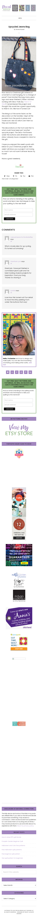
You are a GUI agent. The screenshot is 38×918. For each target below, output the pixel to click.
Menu (20, 18)
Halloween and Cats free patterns (13, 845)
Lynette (12, 291)
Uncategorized (13, 179)
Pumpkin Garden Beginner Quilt (12, 841)
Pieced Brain (19, 8)
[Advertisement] (19, 697)
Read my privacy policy (25, 826)
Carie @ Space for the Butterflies (21, 237)
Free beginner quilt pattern (11, 854)
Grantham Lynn (15, 261)
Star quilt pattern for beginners (12, 858)
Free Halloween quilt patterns (12, 850)
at (11, 241)
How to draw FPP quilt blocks (11, 837)
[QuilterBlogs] (19, 724)
